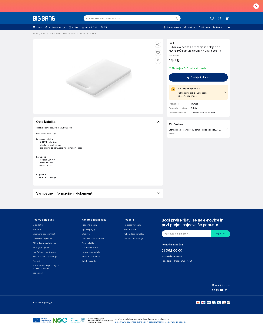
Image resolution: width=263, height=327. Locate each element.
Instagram (217, 290)
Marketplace (130, 229)
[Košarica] (227, 18)
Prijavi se (220, 233)
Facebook (213, 290)
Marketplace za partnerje (45, 256)
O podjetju (38, 225)
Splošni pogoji (88, 229)
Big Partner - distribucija (44, 252)
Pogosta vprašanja (132, 225)
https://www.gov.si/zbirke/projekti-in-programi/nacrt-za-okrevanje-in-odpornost (151, 322)
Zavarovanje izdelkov (92, 252)
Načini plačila (88, 243)
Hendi (171, 43)
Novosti (36, 261)
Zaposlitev (38, 273)
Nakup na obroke (90, 247)
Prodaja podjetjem (41, 247)
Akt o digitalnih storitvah (44, 243)
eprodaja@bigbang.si (172, 256)
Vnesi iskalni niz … (104, 18)
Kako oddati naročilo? (134, 234)
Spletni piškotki (89, 261)
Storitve (86, 234)
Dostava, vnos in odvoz (93, 238)
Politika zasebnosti (91, 256)
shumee (194, 104)
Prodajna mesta (89, 225)
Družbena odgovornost (44, 234)
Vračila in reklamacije (133, 238)
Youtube (221, 290)
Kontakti (37, 229)
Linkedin (226, 290)
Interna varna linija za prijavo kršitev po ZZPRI (46, 267)
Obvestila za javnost (42, 238)
